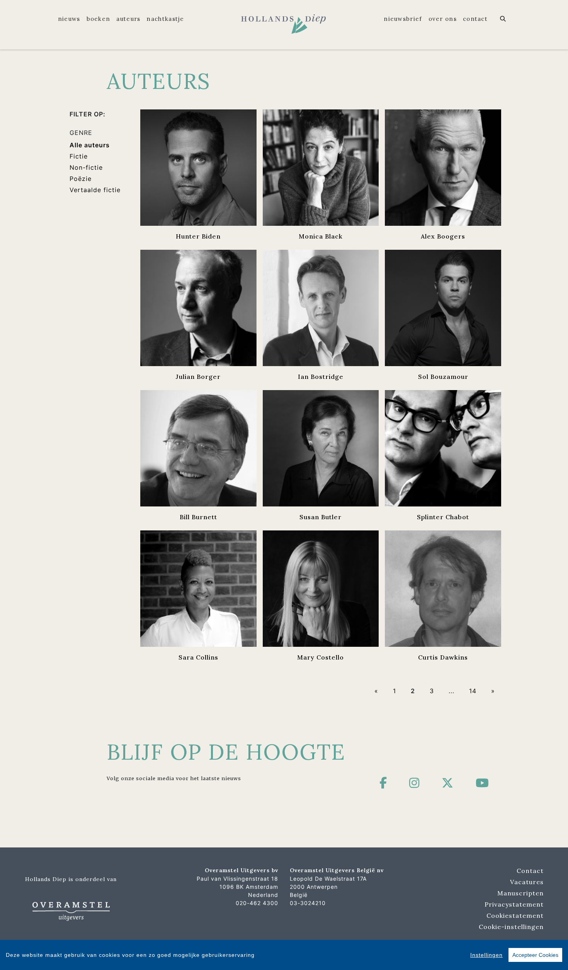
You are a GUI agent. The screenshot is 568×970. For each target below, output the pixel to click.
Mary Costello (320, 657)
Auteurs (128, 18)
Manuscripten (520, 893)
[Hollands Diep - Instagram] (414, 783)
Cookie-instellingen (511, 927)
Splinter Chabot (443, 517)
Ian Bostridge (321, 376)
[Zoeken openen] (503, 19)
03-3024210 (308, 903)
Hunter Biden (198, 236)
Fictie (79, 156)
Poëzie (81, 178)
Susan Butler (320, 517)
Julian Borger (198, 376)
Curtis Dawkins (443, 657)
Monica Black (321, 236)
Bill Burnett (198, 517)
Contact (475, 18)
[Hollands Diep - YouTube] (482, 783)
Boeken (99, 18)
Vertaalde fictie (95, 190)
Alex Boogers (443, 236)
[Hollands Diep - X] (447, 783)
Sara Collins (198, 657)
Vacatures (527, 882)
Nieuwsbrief (403, 18)
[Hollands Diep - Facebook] (383, 783)
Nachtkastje (165, 18)
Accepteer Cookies (535, 955)
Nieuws (69, 18)
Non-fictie (86, 167)
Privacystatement (514, 904)
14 (472, 691)
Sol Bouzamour (443, 376)
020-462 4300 (257, 903)
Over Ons (443, 18)
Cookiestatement (515, 915)
